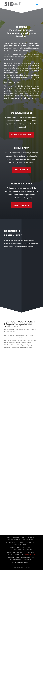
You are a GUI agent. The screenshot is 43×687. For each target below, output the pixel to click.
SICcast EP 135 (11, 542)
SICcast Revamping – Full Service (20, 549)
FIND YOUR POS (21, 205)
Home (9, 537)
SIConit (21, 542)
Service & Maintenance (20, 544)
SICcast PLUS (30, 542)
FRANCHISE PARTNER (21, 134)
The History (18, 554)
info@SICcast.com (14, 414)
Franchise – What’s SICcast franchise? (20, 557)
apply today (21, 170)
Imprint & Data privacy (20, 562)
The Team (8, 554)
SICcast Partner (15, 559)
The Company (30, 552)
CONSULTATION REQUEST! (24, 354)
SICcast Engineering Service (20, 547)
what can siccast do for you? (23, 364)
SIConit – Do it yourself (14, 552)
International (30, 554)
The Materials (28, 540)
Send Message (29, 300)
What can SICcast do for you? (23, 537)
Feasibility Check (14, 540)
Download (27, 559)
